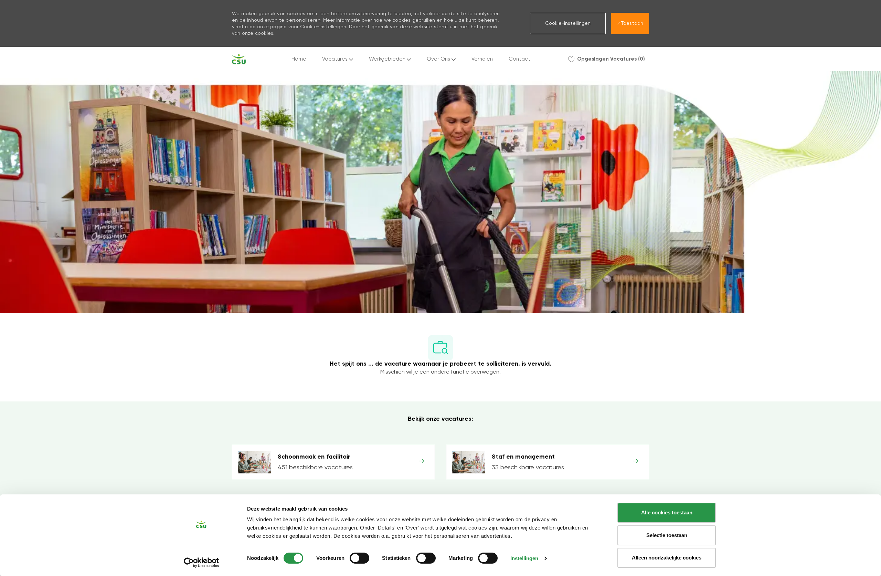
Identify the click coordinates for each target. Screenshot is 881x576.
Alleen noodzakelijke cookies (666, 558)
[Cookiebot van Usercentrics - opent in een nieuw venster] (201, 562)
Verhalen (482, 59)
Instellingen (524, 558)
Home (298, 59)
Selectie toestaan (666, 535)
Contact (519, 59)
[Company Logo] (239, 59)
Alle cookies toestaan (666, 512)
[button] (568, 23)
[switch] (359, 558)
